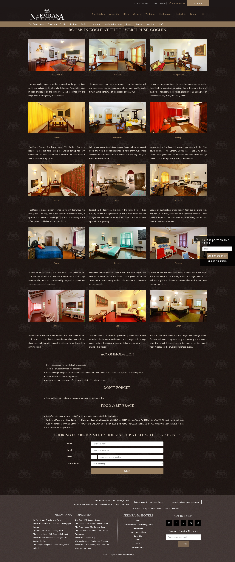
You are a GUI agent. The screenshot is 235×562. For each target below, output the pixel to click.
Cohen (178, 326)
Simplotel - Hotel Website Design (122, 555)
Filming (194, 14)
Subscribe (183, 544)
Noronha (178, 200)
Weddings (150, 14)
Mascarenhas (56, 75)
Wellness (137, 14)
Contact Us (154, 3)
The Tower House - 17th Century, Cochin (47, 24)
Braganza (117, 263)
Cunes (56, 326)
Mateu (117, 200)
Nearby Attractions (113, 24)
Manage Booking (138, 547)
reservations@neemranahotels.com (185, 502)
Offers (126, 14)
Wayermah (117, 137)
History (73, 24)
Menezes (117, 75)
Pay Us (163, 3)
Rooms (129, 24)
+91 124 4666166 (178, 3)
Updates (137, 3)
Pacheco (178, 263)
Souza (56, 263)
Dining (139, 24)
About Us (114, 14)
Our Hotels (97, 14)
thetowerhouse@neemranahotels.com (148, 502)
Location (96, 24)
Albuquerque (178, 75)
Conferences (165, 14)
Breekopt (178, 137)
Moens (57, 137)
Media (138, 540)
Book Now (198, 3)
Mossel (57, 200)
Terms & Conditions (138, 532)
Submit (127, 471)
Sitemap (104, 555)
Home (138, 521)
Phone (69, 457)
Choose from (73, 463)
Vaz (117, 326)
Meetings (150, 24)
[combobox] (94, 457)
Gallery (145, 3)
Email (69, 450)
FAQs (161, 24)
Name (69, 443)
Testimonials (138, 528)
